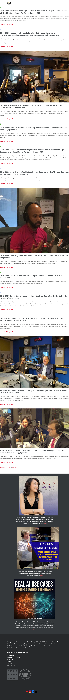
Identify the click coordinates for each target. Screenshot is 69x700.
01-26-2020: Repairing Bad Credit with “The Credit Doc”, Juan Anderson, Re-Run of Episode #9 (34, 256)
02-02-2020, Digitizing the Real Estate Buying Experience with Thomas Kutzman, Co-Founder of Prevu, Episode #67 (34, 173)
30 (13, 468)
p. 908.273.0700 (11, 665)
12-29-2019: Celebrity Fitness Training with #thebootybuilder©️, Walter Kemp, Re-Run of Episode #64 (33, 391)
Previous (2, 468)
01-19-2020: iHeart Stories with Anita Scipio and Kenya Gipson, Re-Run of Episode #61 (31, 277)
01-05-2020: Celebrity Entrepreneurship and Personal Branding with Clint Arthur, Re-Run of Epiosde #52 (31, 319)
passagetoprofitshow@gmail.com (17, 652)
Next (20, 468)
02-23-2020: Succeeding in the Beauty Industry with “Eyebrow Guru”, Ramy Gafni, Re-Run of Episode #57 (31, 106)
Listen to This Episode (6, 24)
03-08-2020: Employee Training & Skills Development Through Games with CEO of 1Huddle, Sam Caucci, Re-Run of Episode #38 (33, 12)
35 (17, 468)
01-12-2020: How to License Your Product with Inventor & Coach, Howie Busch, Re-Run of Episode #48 (33, 297)
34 (15, 468)
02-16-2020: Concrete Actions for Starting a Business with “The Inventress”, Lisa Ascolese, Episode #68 (34, 128)
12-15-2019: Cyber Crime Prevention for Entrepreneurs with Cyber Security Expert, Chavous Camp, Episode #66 (32, 452)
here (45, 523)
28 (9, 468)
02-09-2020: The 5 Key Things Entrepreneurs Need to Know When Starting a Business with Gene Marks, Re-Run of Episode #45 (32, 151)
